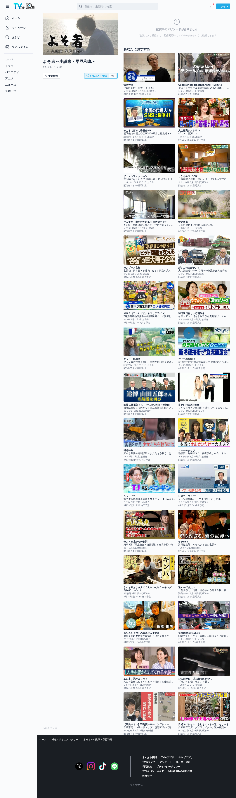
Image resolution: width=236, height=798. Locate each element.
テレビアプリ (185, 757)
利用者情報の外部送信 (180, 771)
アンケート (166, 761)
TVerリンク (148, 761)
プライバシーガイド (153, 771)
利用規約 (147, 766)
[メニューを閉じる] (7, 6)
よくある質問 (149, 757)
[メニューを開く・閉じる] (211, 6)
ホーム (42, 739)
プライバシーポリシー (168, 766)
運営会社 (147, 775)
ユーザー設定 (183, 761)
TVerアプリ (167, 757)
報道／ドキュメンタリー (65, 739)
